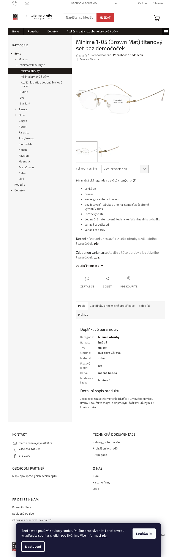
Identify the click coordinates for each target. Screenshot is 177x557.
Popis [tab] (81, 306)
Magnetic (25, 161)
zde (104, 535)
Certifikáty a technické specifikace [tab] (112, 306)
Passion (24, 156)
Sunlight (25, 103)
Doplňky (19, 190)
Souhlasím (144, 533)
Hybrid (24, 92)
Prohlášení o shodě (105, 449)
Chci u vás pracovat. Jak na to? (32, 520)
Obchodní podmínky (84, 3)
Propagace (100, 455)
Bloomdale (26, 144)
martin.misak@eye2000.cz (35, 443)
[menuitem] (15, 31)
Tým (96, 476)
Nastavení (33, 546)
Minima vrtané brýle (32, 65)
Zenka (23, 109)
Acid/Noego (26, 138)
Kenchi (23, 150)
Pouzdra (19, 185)
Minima (23, 59)
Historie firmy (101, 483)
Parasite (24, 132)
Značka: (89, 59)
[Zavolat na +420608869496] (18, 3)
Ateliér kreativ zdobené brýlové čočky (41, 84)
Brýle (17, 53)
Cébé (22, 173)
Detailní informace (87, 266)
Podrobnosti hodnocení (128, 55)
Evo (22, 98)
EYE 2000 (24, 456)
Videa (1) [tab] (144, 306)
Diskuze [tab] (83, 315)
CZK (141, 3)
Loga (96, 489)
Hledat (105, 17)
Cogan (23, 121)
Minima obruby (30, 71)
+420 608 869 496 (29, 449)
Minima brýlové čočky (35, 77)
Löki (21, 179)
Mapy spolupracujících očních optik (34, 476)
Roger (23, 127)
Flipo (22, 115)
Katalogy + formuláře (106, 442)
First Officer (26, 167)
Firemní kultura (21, 508)
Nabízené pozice (23, 514)
